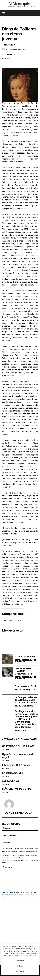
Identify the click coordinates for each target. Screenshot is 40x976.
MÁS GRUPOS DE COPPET (17, 788)
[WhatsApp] (19, 64)
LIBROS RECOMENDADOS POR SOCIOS (25, 661)
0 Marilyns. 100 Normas (16, 765)
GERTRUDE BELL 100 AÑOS (18, 746)
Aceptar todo (20, 961)
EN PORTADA (20, 730)
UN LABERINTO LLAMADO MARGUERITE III (23, 671)
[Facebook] (4, 64)
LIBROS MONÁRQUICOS (25, 690)
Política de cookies (29, 955)
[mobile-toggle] (3, 13)
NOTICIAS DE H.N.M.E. (24, 706)
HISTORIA (5, 749)
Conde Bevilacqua (19, 49)
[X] (9, 64)
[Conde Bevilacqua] (4, 49)
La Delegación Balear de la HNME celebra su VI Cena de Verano (26, 700)
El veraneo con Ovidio (26, 686)
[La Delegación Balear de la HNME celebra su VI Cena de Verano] (7, 701)
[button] (37, 13)
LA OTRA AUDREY (12, 772)
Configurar (20, 971)
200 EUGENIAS (11, 780)
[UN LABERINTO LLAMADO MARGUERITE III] (7, 672)
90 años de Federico (25, 656)
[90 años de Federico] (7, 659)
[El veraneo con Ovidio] (7, 688)
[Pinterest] (14, 64)
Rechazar (20, 966)
